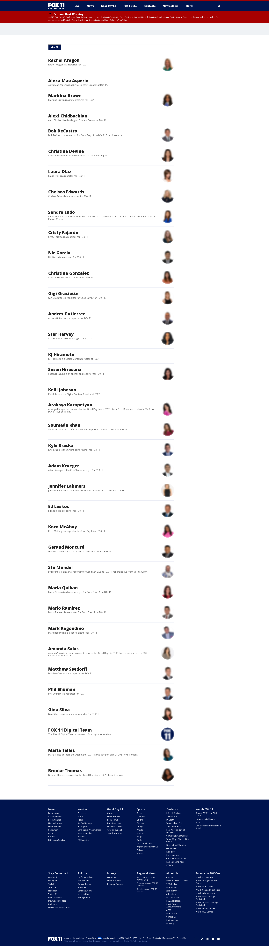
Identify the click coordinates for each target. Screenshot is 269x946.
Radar (80, 819)
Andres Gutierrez (66, 314)
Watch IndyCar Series (205, 893)
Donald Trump (84, 884)
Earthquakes (83, 826)
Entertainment (54, 826)
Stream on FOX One (208, 873)
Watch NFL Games (204, 877)
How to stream (55, 897)
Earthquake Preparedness (89, 830)
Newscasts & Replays (205, 819)
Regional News (146, 873)
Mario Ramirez (64, 608)
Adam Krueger (63, 466)
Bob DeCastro (62, 131)
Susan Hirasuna (65, 369)
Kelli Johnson (62, 390)
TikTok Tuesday (114, 833)
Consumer (53, 830)
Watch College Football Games (206, 881)
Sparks (140, 853)
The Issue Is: (172, 816)
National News (55, 823)
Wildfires (81, 836)
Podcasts (52, 904)
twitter (202, 939)
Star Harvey (61, 334)
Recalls (51, 833)
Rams (139, 813)
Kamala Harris (84, 894)
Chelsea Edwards (66, 192)
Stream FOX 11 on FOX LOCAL (206, 814)
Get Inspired (171, 848)
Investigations (172, 855)
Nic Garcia (59, 253)
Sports (141, 809)
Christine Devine (66, 151)
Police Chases (54, 819)
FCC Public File (172, 897)
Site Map (170, 923)
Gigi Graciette (63, 293)
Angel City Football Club (147, 846)
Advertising (171, 894)
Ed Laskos (58, 506)
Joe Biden (82, 887)
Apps (198, 822)
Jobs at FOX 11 (173, 890)
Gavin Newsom (85, 890)
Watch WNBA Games (205, 908)
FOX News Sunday (56, 840)
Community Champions (177, 835)
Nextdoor (52, 890)
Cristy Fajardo (63, 232)
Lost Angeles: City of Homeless (175, 831)
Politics (51, 836)
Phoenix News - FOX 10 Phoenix (147, 884)
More (189, 6)
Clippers (140, 823)
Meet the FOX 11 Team (177, 880)
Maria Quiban (63, 588)
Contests (170, 877)
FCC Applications (173, 900)
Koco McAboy (62, 527)
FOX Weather (84, 840)
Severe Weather (85, 833)
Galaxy (140, 850)
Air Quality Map (85, 823)
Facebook (52, 877)
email (218, 939)
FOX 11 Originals (173, 813)
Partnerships (172, 920)
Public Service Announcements (173, 905)
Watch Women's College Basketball (207, 903)
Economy (111, 877)
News (51, 809)
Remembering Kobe (175, 861)
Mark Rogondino (66, 628)
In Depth (170, 819)
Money (111, 873)
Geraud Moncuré (66, 547)
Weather (83, 809)
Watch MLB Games (204, 886)
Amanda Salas (63, 649)
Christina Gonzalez (68, 273)
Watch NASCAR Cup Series (208, 890)
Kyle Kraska (61, 445)
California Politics (85, 877)
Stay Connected (58, 873)
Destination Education (176, 845)
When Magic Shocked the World (177, 840)
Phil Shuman (61, 689)
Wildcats (140, 833)
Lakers (140, 819)
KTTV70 (169, 865)
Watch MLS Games (204, 911)
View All (54, 47)
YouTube (52, 887)
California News (55, 816)
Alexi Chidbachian (67, 116)
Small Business (114, 880)
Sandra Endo (61, 212)
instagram (207, 939)
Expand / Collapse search (219, 6)
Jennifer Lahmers (66, 486)
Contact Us (171, 916)
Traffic (81, 816)
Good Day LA (115, 809)
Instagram (52, 880)
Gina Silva (59, 709)
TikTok (51, 884)
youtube (213, 939)
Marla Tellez (61, 750)
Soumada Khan (64, 425)
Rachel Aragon (64, 60)
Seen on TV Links (115, 826)
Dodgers (141, 826)
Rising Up (170, 851)
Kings (139, 836)
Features (172, 809)
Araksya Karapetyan (70, 405)
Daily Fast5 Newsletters (59, 907)
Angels (140, 830)
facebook (196, 939)
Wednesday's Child (174, 823)
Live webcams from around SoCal (208, 827)
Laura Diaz (59, 171)
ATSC (168, 910)
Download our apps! (57, 900)
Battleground (84, 897)
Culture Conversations (176, 858)
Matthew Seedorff (67, 669)
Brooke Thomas (65, 770)
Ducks (139, 840)
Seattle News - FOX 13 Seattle (147, 890)
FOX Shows (171, 887)
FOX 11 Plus (171, 913)
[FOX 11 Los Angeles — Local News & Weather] (57, 6)
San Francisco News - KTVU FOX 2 (146, 878)
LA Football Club (144, 843)
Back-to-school (114, 823)
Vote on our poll (114, 830)
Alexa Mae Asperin (68, 80)
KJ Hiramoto (61, 354)
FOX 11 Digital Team (70, 730)
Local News (53, 813)
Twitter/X (52, 894)
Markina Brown (65, 95)
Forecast (82, 813)
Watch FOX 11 (204, 809)
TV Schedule (171, 884)
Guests (110, 813)
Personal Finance (115, 884)
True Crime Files (173, 826)
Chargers (141, 816)
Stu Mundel (60, 567)
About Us (172, 873)
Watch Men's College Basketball (205, 897)
